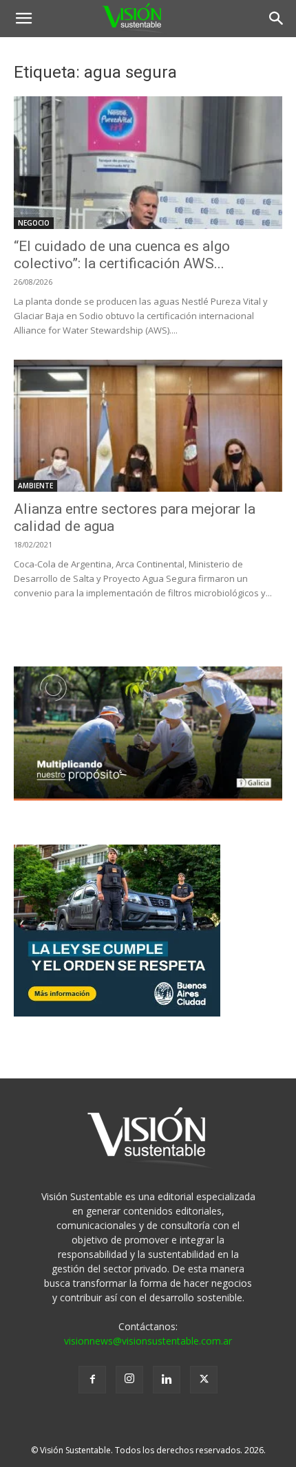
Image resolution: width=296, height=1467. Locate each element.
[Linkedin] (166, 1379)
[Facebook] (92, 1379)
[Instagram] (129, 1379)
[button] (23, 18)
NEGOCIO (34, 223)
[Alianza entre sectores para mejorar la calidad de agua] (148, 426)
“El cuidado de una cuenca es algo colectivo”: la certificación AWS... (122, 255)
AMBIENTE (35, 485)
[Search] (276, 18)
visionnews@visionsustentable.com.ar (148, 1340)
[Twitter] (204, 1379)
